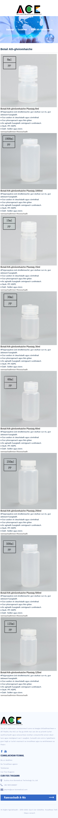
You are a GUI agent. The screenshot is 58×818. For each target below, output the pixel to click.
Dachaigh (10, 29)
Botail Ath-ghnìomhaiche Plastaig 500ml (21, 593)
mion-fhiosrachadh (20, 132)
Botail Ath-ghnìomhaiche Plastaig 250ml (21, 511)
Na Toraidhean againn (9, 764)
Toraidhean (22, 29)
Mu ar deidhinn (6, 760)
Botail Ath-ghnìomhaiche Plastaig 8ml (20, 109)
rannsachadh (6, 132)
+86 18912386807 (10, 785)
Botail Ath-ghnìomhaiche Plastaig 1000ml (21, 191)
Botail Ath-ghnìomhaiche (41, 29)
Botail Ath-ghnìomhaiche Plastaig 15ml (20, 267)
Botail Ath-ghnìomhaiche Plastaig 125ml (21, 672)
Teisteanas (5, 768)
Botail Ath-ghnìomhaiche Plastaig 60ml (20, 429)
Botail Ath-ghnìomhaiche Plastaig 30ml (20, 346)
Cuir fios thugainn (7, 772)
